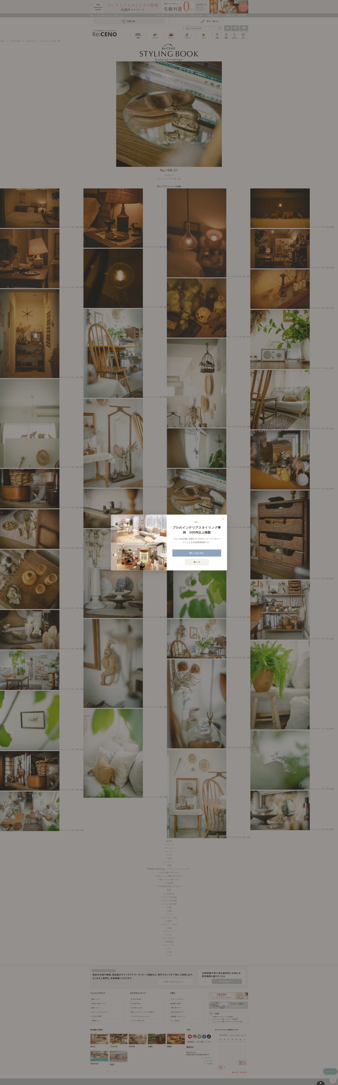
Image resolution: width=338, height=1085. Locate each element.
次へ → (197, 562)
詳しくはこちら (197, 553)
